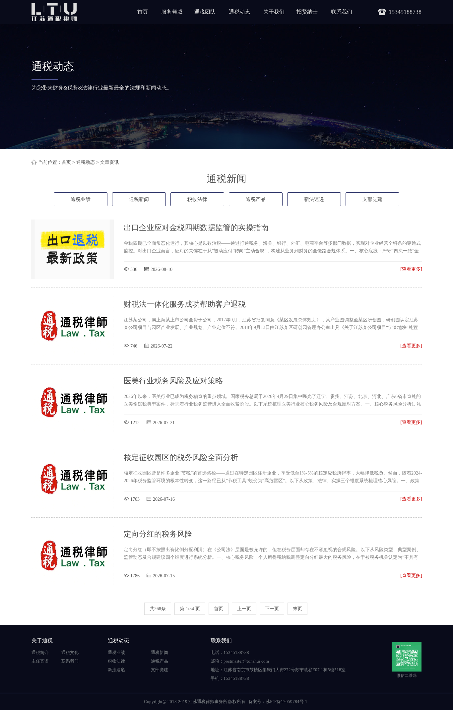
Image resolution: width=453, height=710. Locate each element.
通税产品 (256, 199)
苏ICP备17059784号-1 (286, 701)
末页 (297, 608)
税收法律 (197, 199)
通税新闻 (139, 199)
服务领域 (171, 12)
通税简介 (40, 652)
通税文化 (70, 652)
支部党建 (372, 199)
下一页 (272, 608)
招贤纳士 (307, 12)
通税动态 (239, 12)
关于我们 (274, 12)
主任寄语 (40, 661)
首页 (142, 12)
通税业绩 (81, 199)
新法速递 (314, 199)
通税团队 (205, 12)
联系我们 (341, 12)
